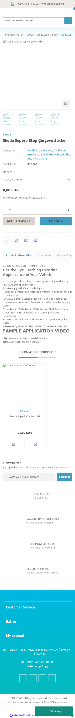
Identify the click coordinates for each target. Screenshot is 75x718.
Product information (19, 255)
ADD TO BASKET (19, 221)
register (64, 476)
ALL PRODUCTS (37, 158)
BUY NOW (56, 221)
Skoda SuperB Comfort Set (24, 416)
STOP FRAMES (50, 154)
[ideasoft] (17, 715)
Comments (44, 255)
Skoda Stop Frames (39, 150)
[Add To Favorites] (7, 240)
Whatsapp (56, 711)
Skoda (7, 134)
